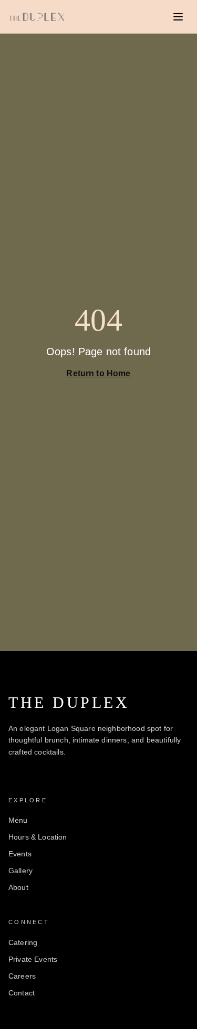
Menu (18, 820)
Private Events (32, 959)
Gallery (20, 870)
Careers (22, 976)
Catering (22, 942)
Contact (21, 993)
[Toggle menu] (178, 16)
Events (20, 854)
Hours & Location (37, 837)
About (18, 887)
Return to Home (98, 373)
